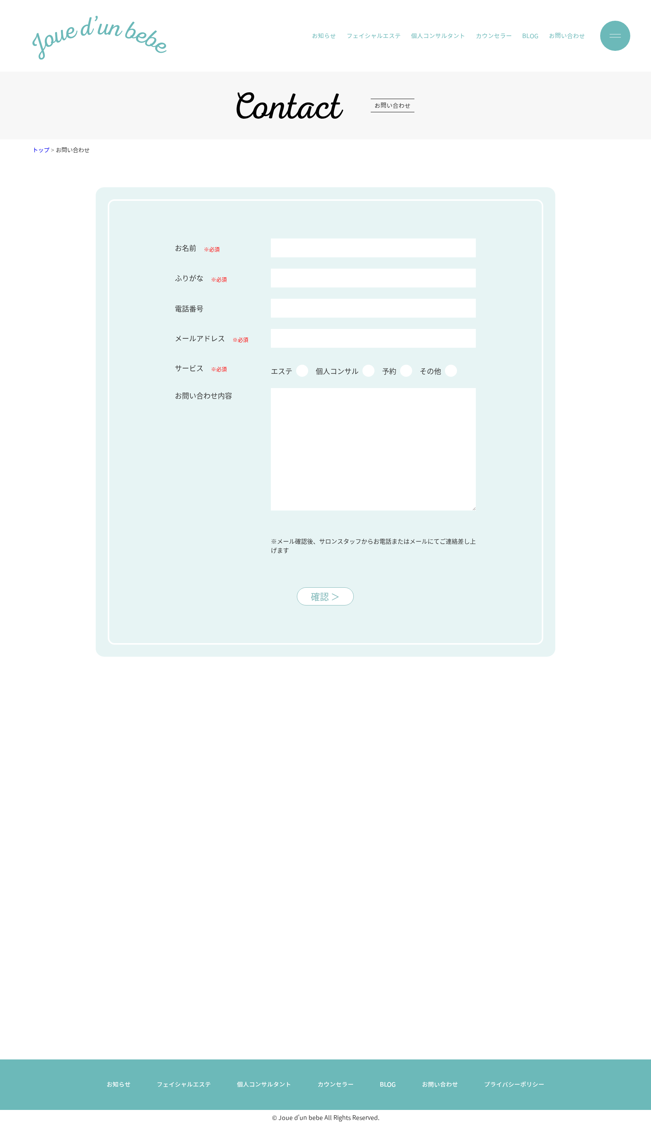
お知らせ (324, 36)
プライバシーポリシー (514, 1084)
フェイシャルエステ (374, 36)
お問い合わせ (567, 36)
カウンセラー (494, 36)
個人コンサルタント (438, 36)
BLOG (530, 36)
